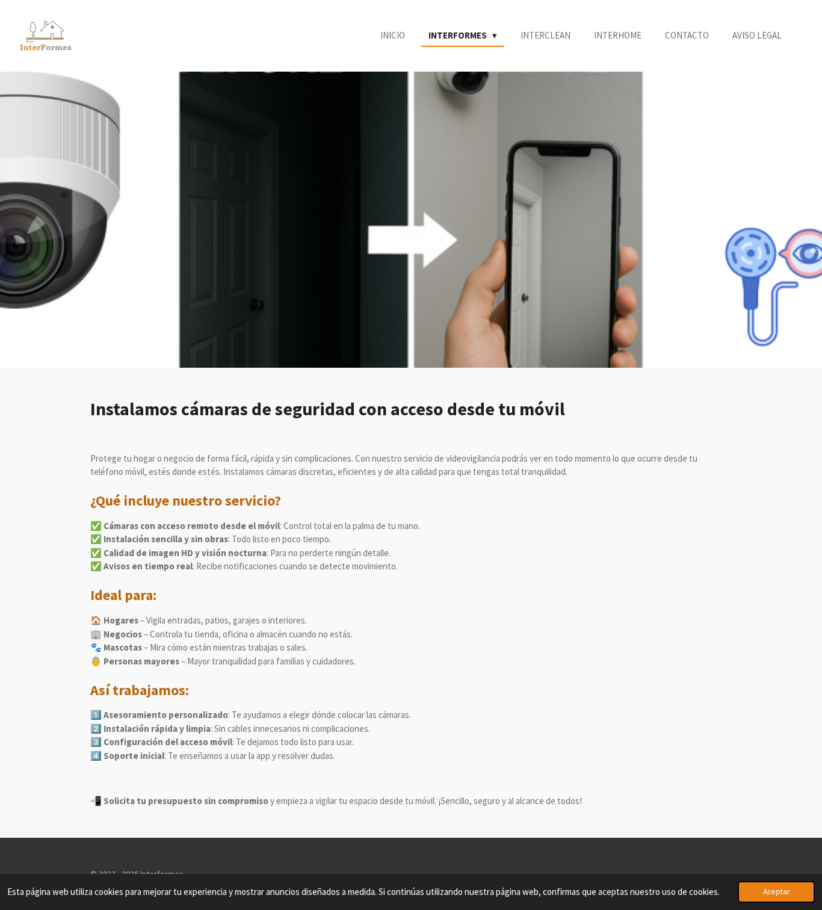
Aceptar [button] (776, 892)
